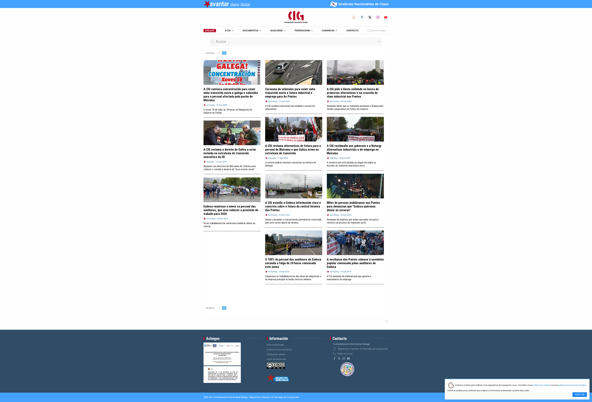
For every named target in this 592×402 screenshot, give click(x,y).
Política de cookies (276, 354)
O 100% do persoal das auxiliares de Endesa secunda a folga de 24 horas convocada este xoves (293, 263)
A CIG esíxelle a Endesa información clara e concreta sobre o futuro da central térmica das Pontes (293, 206)
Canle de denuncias (276, 359)
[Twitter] (339, 358)
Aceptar (579, 394)
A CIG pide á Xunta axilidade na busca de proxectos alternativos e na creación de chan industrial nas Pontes (353, 92)
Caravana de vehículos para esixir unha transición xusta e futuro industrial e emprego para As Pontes (290, 92)
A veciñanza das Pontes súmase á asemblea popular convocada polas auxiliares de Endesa (355, 263)
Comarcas (328, 30)
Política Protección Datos (279, 349)
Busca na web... (379, 30)
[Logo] (296, 17)
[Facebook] (334, 358)
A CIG (228, 30)
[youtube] (348, 358)
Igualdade (276, 30)
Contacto (352, 30)
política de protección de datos (572, 385)
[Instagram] (343, 358)
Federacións (302, 30)
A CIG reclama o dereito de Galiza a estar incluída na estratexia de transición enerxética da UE (230, 153)
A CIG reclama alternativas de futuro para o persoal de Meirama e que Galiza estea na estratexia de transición (293, 149)
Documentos (250, 30)
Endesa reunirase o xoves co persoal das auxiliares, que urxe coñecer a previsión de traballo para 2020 (231, 210)
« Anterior (210, 53)
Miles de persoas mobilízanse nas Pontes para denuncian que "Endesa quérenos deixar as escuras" (353, 206)
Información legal (275, 345)
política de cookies (541, 385)
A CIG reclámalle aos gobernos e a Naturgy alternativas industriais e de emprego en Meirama (354, 149)
